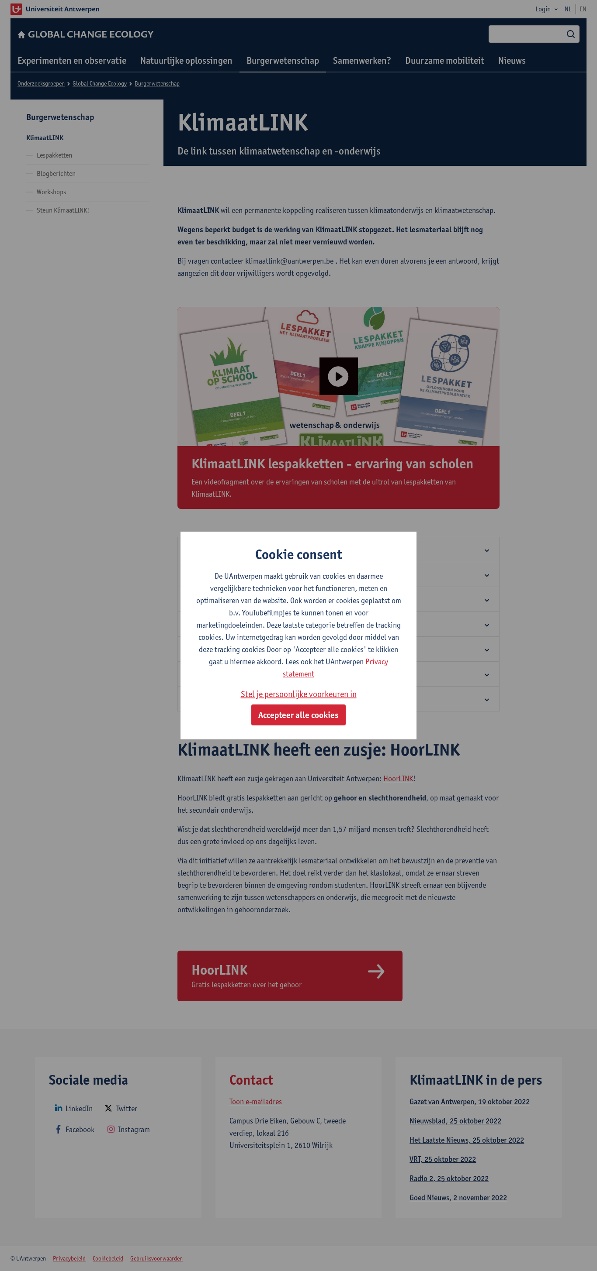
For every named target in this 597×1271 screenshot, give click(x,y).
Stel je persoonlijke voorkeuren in (299, 694)
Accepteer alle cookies (298, 715)
